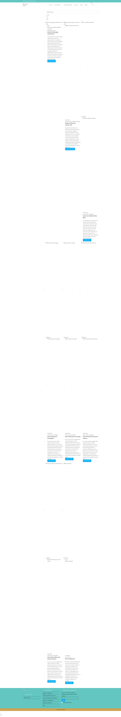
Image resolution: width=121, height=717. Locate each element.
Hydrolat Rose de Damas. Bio (70, 124)
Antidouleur (49, 30)
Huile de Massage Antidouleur (52, 33)
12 (47, 16)
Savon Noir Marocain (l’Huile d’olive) (53, 658)
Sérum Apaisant (70, 659)
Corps (54, 30)
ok (63, 700)
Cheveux (67, 121)
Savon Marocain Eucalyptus (52, 437)
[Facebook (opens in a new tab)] (95, 1)
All (47, 19)
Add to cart (51, 61)
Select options (70, 149)
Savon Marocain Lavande (73, 436)
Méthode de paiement (47, 702)
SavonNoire (91, 214)
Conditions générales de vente (49, 695)
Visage (78, 121)
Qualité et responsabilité (48, 700)
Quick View (49, 28)
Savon (87, 214)
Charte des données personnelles (50, 698)
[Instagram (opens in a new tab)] (96, 1)
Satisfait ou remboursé (47, 693)
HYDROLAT (74, 121)
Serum (69, 657)
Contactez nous (27, 697)
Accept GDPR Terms (67, 702)
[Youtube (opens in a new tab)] (97, 1)
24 (47, 18)
